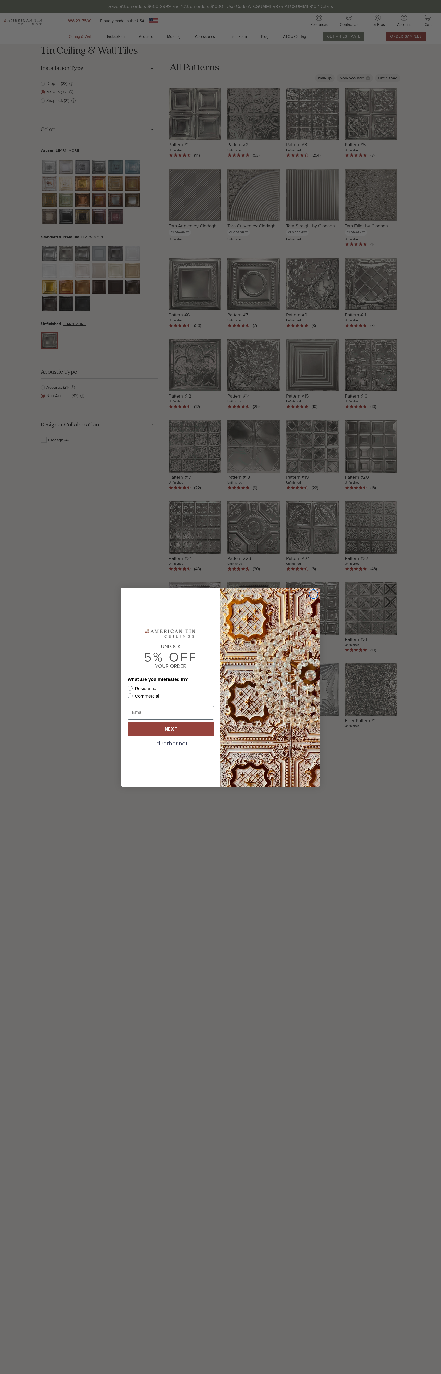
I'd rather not (171, 743)
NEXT (171, 729)
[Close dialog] (313, 594)
